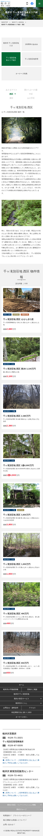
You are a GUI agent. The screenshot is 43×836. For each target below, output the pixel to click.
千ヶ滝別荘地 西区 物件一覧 (14, 112)
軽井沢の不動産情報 (10, 689)
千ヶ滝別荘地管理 (31, 59)
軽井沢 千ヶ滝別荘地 (18, 22)
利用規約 (6, 815)
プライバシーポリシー (21, 815)
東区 (11, 98)
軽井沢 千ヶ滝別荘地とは (11, 44)
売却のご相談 (32, 689)
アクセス (32, 708)
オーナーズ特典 (21, 74)
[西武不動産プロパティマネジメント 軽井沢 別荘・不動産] (6, 4)
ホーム (21, 685)
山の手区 (31, 98)
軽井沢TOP (5, 22)
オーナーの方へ (21, 717)
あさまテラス (11, 90)
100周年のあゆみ (31, 44)
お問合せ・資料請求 (10, 708)
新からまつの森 (30, 90)
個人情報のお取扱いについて (14, 820)
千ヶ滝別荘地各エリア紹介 (11, 59)
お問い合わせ (8, 824)
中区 (31, 94)
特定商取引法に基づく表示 (21, 712)
